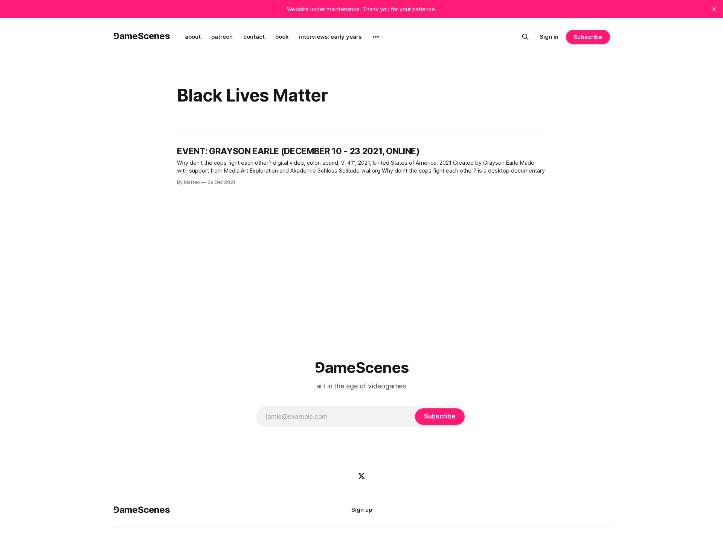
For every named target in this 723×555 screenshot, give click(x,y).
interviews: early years (330, 36)
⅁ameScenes (141, 35)
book (281, 36)
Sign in (549, 36)
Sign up (361, 509)
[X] (361, 476)
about (193, 36)
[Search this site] (525, 37)
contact (254, 36)
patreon (222, 36)
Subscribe (588, 37)
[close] (714, 9)
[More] (376, 37)
